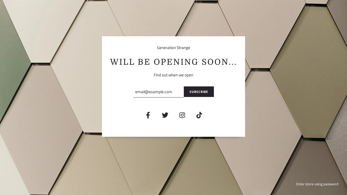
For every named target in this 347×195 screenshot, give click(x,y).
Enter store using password (317, 184)
